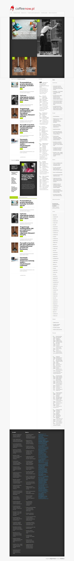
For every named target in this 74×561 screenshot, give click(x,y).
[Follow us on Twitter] (55, 15)
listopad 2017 (55, 303)
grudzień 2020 (55, 278)
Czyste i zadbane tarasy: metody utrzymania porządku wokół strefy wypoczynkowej (17, 440)
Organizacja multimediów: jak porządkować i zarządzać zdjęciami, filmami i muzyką (19, 69)
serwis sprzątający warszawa (42, 472)
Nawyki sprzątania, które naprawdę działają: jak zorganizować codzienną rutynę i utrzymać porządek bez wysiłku (59, 340)
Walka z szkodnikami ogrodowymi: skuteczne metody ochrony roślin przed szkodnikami (45, 178)
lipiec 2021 (54, 264)
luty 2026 (54, 224)
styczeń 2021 (55, 276)
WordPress (62, 558)
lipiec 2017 (54, 311)
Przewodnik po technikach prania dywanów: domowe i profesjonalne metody (30, 523)
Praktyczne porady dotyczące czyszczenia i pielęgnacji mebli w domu (30, 541)
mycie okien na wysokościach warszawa (43, 457)
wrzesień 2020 (55, 284)
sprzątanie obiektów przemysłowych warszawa (42, 484)
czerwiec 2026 (55, 216)
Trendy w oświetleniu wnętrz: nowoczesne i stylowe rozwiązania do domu (57, 164)
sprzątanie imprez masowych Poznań (42, 482)
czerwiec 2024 (55, 234)
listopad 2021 (55, 256)
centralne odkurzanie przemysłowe (42, 434)
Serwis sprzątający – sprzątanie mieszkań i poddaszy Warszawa (16, 498)
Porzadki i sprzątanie (44, 12)
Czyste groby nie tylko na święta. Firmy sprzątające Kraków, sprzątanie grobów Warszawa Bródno (44, 84)
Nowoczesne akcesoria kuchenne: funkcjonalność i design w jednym (30, 468)
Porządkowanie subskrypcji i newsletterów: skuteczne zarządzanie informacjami (57, 149)
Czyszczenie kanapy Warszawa (43, 440)
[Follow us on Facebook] (58, 15)
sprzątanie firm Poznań (43, 477)
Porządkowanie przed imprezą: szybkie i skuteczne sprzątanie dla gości (17, 518)
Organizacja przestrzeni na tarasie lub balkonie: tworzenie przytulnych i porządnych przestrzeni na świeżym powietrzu (17, 475)
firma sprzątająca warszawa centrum (42, 451)
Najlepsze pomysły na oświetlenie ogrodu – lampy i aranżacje (30, 487)
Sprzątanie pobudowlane (43, 487)
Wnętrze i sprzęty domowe (53, 12)
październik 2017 (55, 305)
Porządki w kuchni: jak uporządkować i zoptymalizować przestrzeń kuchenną (31, 69)
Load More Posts (23, 275)
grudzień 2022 (55, 240)
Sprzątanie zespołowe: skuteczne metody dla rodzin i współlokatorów (45, 163)
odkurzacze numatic (43, 462)
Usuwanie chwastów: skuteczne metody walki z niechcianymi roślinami (27, 143)
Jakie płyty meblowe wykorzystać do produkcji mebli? (30, 531)
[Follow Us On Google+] (63, 15)
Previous (14, 162)
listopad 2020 (55, 280)
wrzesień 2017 (55, 307)
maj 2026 (54, 218)
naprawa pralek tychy (41, 459)
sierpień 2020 (55, 286)
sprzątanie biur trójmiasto (42, 475)
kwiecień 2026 (55, 220)
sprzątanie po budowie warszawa (43, 486)
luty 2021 (54, 274)
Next (14, 196)
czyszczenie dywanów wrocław (42, 438)
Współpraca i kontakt (16, 12)
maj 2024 (54, 236)
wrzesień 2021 (55, 260)
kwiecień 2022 (55, 246)
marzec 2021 (55, 272)
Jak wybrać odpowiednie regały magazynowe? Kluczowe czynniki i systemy (57, 168)
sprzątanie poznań (41, 491)
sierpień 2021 (55, 262)
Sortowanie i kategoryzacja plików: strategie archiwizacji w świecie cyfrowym (45, 98)
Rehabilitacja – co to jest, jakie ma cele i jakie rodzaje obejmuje (58, 92)
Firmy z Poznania (42, 454)
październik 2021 (55, 258)
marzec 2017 (55, 315)
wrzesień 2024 (55, 232)
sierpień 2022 (55, 242)
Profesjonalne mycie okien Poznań (43, 466)
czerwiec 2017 (55, 313)
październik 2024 (56, 230)
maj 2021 (54, 268)
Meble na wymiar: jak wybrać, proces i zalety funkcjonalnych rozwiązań (30, 492)
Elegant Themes (53, 558)
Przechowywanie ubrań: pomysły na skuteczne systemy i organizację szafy (17, 502)
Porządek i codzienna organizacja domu (34, 12)
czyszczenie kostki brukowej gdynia (42, 443)
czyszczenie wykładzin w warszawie (43, 448)
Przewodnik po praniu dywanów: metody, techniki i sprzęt (25, 33)
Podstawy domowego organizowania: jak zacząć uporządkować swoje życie (30, 447)
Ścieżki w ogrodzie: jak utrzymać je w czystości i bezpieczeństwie (57, 125)
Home (11, 12)
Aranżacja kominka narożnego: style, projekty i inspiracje (30, 536)
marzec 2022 (55, 248)
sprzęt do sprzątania (42, 493)
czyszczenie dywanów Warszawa (43, 436)
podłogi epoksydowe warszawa (43, 462)
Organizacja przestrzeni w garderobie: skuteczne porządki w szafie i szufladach (31, 457)
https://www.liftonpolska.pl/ (57, 172)
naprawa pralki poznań (43, 460)
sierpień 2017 (55, 309)
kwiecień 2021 (55, 270)
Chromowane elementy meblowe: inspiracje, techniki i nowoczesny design (57, 190)
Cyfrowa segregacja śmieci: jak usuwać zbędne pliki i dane (49, 52)
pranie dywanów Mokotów (43, 464)
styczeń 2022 (55, 252)
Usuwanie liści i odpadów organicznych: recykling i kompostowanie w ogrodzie (17, 523)
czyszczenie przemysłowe (42, 445)
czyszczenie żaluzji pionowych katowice (43, 448)
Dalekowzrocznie (23, 12)
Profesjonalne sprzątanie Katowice (42, 468)
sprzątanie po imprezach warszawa (43, 490)
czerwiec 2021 (55, 266)
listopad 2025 (55, 228)
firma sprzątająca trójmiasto (42, 450)
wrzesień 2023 (55, 238)
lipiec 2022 (55, 244)
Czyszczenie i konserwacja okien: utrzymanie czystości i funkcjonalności (30, 483)
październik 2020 (56, 282)
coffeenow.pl (21, 36)
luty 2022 (54, 250)
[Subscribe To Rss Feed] (60, 15)
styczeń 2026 (55, 226)
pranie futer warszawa (56, 129)
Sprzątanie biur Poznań (43, 473)
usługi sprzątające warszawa (42, 496)
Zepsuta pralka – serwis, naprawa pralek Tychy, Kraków (28, 177)
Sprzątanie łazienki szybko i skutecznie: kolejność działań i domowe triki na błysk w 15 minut (59, 378)
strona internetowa (56, 116)
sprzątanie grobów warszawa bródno (43, 479)
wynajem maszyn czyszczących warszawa (43, 498)
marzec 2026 (55, 222)
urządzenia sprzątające (41, 495)
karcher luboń (40, 455)
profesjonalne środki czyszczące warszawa (42, 470)
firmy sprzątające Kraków (42, 453)
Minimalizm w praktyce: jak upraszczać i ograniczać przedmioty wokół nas (17, 435)
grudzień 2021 (55, 254)
